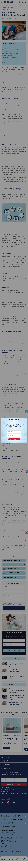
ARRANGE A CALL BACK (14, 439)
